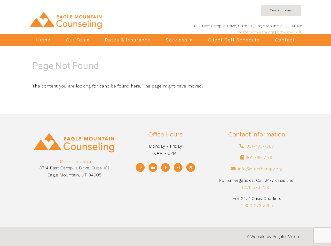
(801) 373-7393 (257, 187)
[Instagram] (178, 167)
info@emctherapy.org (255, 32)
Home (43, 39)
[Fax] (153, 167)
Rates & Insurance (128, 39)
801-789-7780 (289, 32)
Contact (285, 39)
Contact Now (281, 10)
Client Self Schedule (234, 39)
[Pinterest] (190, 167)
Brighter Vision (286, 236)
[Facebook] (165, 167)
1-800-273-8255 (257, 205)
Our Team (78, 39)
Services (177, 39)
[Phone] (140, 167)
